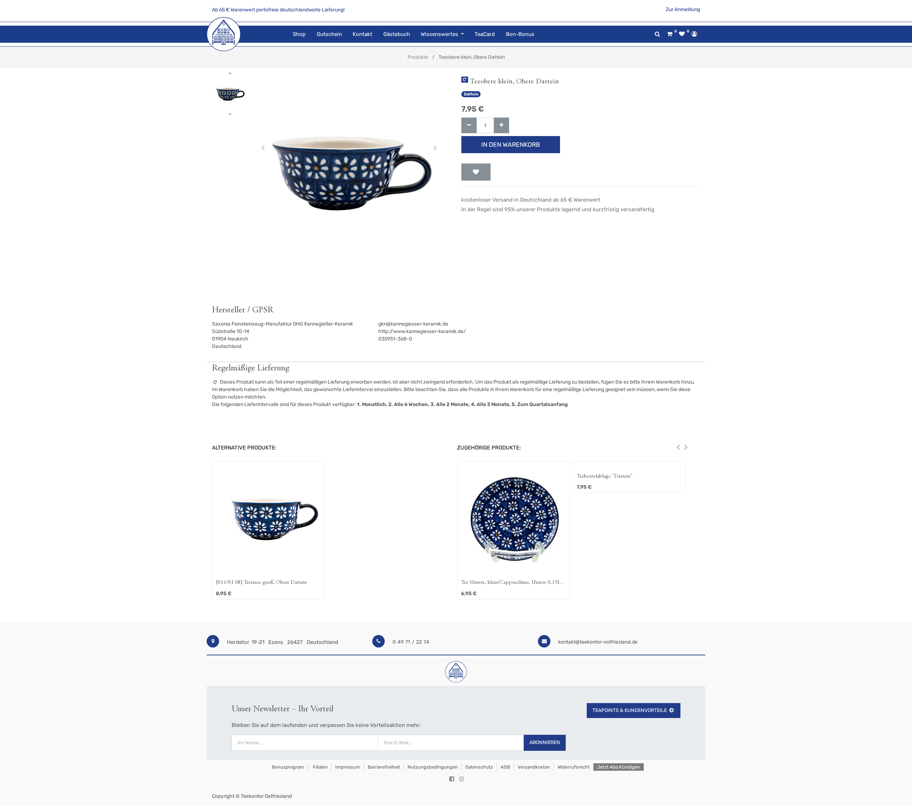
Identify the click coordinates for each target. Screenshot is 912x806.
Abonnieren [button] (544, 742)
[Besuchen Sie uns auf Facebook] (451, 779)
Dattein (471, 94)
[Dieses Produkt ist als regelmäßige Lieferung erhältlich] (464, 80)
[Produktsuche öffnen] (657, 34)
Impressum (347, 767)
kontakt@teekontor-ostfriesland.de (598, 642)
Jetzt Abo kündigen (618, 767)
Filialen (320, 767)
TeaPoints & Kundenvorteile (629, 710)
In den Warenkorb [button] (510, 144)
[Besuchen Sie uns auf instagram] (461, 779)
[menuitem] (299, 34)
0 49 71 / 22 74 (411, 642)
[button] (263, 148)
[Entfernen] (469, 126)
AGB (505, 767)
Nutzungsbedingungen (433, 767)
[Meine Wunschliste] (682, 34)
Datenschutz (479, 767)
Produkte (418, 57)
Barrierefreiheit (384, 767)
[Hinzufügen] (501, 126)
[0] (669, 34)
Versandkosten (534, 767)
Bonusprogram (287, 767)
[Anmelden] (694, 34)
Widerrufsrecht (574, 767)
